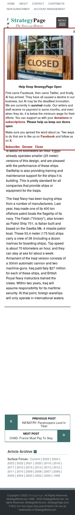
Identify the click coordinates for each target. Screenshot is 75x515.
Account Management (49, 9)
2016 (20, 467)
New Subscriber (18, 9)
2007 (47, 471)
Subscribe (12, 147)
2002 (38, 475)
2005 (11, 475)
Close (39, 147)
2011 (11, 471)
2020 (38, 463)
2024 (55, 459)
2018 (56, 463)
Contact (38, 3)
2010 (20, 471)
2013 (47, 467)
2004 (20, 475)
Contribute (56, 3)
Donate (27, 147)
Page (28, 22)
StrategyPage (35, 495)
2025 (46, 459)
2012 (56, 467)
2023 (11, 463)
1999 (56, 475)
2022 (20, 463)
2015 (29, 467)
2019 (47, 463)
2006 (56, 471)
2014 (38, 467)
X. (11, 140)
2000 (47, 475)
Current (35, 459)
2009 (29, 471)
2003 (29, 475)
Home (11, 3)
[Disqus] (37, 359)
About (23, 3)
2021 (29, 463)
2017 (11, 467)
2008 (38, 471)
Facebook (48, 136)
